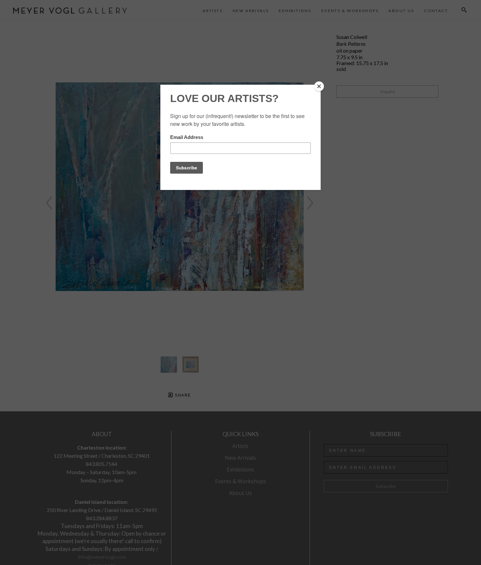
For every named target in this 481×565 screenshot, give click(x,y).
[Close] (319, 86)
